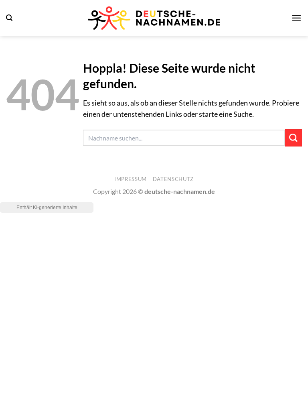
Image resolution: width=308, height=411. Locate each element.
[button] (9, 18)
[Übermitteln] (293, 137)
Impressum (130, 179)
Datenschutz (173, 179)
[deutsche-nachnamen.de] (154, 18)
